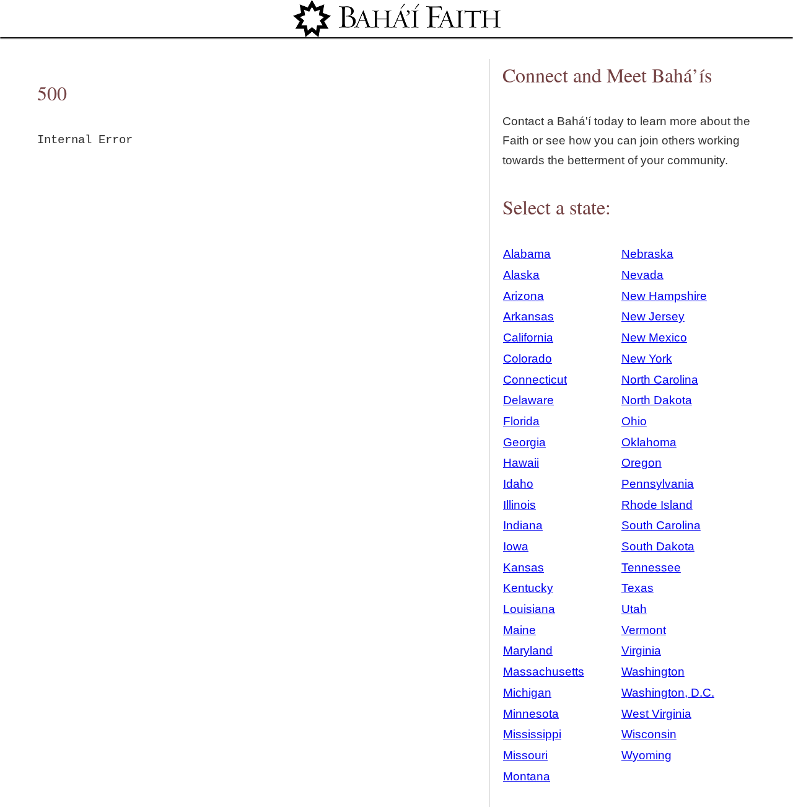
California (528, 337)
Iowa (515, 546)
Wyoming (646, 755)
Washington (653, 671)
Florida (521, 421)
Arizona (523, 295)
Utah (634, 608)
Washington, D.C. (667, 692)
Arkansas (528, 316)
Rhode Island (657, 504)
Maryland (528, 650)
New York (646, 358)
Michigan (527, 692)
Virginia (641, 650)
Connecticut (535, 379)
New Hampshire (664, 295)
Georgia (524, 442)
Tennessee (651, 567)
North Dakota (656, 400)
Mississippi (532, 734)
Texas (637, 587)
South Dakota (657, 546)
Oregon (641, 462)
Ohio (634, 421)
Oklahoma (649, 442)
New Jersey (653, 316)
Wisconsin (649, 734)
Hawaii (521, 462)
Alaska (521, 274)
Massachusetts (543, 671)
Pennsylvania (657, 483)
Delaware (528, 400)
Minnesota (531, 713)
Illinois (519, 504)
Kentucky (528, 587)
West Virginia (656, 713)
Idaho (518, 483)
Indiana (523, 525)
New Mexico (654, 337)
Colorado (527, 358)
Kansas (523, 567)
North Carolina (659, 379)
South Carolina (661, 525)
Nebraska (647, 253)
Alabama (527, 253)
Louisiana (529, 608)
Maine (519, 630)
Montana (526, 776)
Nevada (642, 274)
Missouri (525, 755)
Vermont (643, 630)
